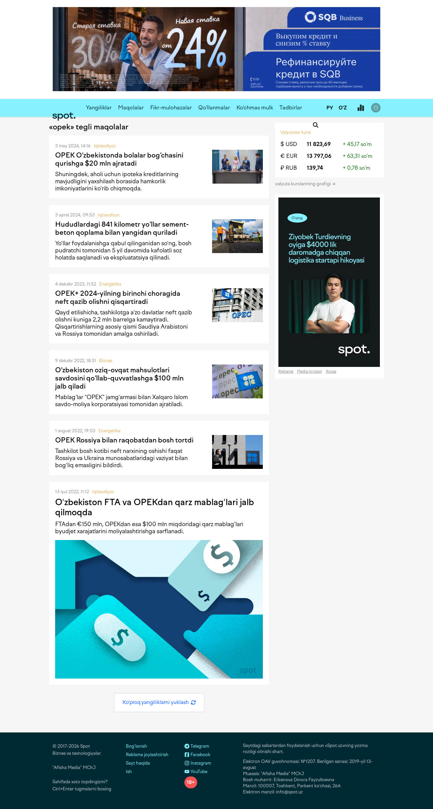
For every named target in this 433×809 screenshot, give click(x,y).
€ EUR (288, 156)
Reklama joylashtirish (147, 754)
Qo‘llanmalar (214, 107)
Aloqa (331, 371)
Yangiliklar (99, 107)
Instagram (200, 763)
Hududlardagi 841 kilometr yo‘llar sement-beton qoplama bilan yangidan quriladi (122, 228)
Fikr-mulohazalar (171, 107)
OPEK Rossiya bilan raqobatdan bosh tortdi (124, 440)
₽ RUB (288, 168)
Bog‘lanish (136, 746)
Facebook (199, 754)
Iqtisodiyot (105, 145)
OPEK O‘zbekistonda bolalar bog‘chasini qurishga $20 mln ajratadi (119, 159)
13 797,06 (319, 156)
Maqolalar (131, 107)
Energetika (110, 284)
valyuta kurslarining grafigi (303, 184)
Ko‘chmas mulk (254, 107)
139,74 (315, 168)
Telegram (199, 746)
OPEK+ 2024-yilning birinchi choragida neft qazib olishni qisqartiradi (117, 297)
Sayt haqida (138, 763)
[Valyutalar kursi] (360, 108)
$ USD (288, 144)
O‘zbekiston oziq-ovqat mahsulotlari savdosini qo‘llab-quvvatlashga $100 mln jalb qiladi (119, 378)
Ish (129, 771)
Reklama (285, 371)
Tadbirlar (290, 107)
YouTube (198, 771)
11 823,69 (319, 144)
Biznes (105, 360)
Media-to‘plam (309, 371)
